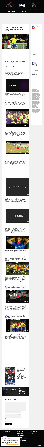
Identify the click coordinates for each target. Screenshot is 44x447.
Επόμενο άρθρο (22, 394)
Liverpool (37, 96)
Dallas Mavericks (37, 103)
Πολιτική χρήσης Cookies (6, 435)
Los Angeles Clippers (34, 111)
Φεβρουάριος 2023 (34, 65)
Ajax (37, 111)
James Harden (33, 112)
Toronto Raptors (34, 104)
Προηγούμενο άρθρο (22, 393)
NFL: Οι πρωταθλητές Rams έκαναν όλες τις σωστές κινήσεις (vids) (21, 380)
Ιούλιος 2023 (34, 60)
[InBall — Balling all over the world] (22, 5)
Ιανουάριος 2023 (34, 66)
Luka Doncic (33, 103)
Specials (19, 11)
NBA (32, 89)
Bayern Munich (38, 97)
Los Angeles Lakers (34, 97)
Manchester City (33, 96)
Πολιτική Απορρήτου (5, 436)
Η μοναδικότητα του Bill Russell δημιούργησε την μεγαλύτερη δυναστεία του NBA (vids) (21, 374)
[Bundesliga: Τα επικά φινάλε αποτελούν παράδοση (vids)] (10, 370)
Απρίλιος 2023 (34, 63)
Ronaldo (21, 391)
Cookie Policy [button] (9, 442)
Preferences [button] (7, 443)
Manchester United (34, 95)
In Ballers (4, 432)
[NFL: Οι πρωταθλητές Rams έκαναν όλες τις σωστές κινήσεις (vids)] (10, 382)
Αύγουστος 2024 (34, 55)
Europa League (33, 105)
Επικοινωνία (24, 11)
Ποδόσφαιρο (14, 11)
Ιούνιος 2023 (34, 61)
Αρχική (4, 11)
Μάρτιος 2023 (34, 64)
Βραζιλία (23, 391)
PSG (36, 104)
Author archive (6, 392)
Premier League (35, 89)
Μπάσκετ (8, 11)
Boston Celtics (38, 95)
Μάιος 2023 (33, 62)
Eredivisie (37, 112)
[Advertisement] (22, 18)
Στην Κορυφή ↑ (40, 445)
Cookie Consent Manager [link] (4, 438)
